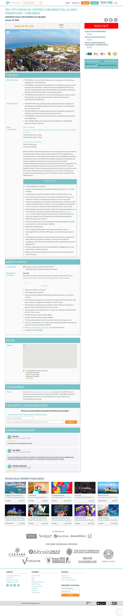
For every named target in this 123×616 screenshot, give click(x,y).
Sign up (94, 3)
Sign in (85, 3)
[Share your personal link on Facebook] (106, 21)
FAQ (102, 61)
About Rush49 (36, 575)
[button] (50, 355)
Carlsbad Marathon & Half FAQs (39, 327)
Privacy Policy (36, 592)
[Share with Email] (116, 21)
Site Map (34, 588)
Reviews (34, 590)
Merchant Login (66, 578)
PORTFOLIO (75, 3)
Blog (33, 580)
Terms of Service (37, 586)
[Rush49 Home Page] (13, 4)
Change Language (11, 582)
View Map (29, 378)
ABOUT (67, 3)
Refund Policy (36, 584)
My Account (65, 575)
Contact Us (9, 578)
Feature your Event (12, 580)
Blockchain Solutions (38, 582)
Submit (71, 422)
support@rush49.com (13, 575)
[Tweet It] (111, 21)
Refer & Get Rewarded (68, 580)
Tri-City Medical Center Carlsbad (42, 392)
